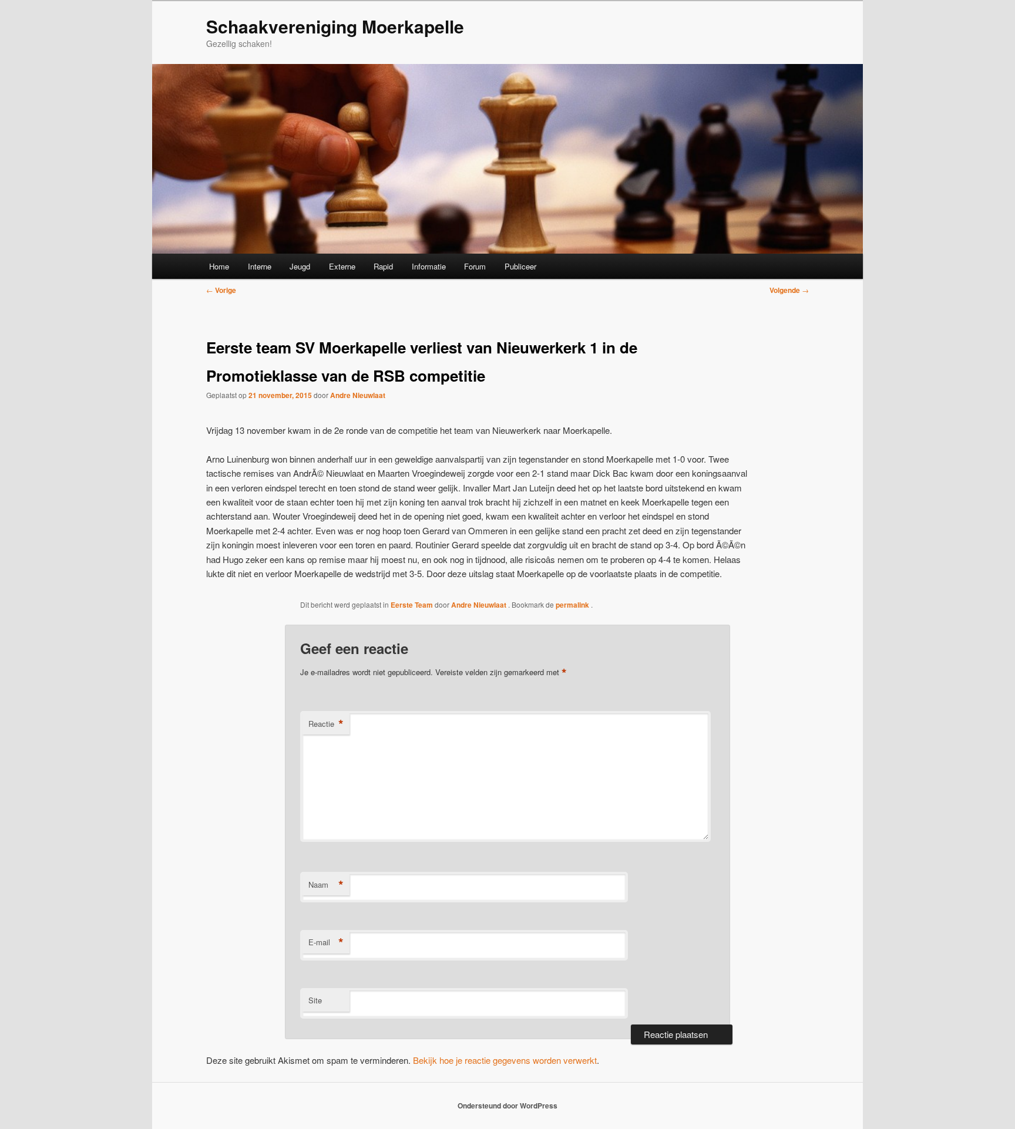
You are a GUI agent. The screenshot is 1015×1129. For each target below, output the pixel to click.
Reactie (326, 724)
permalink (573, 604)
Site (315, 1000)
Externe (342, 266)
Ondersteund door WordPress (507, 1105)
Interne (259, 266)
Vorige (221, 290)
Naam (326, 884)
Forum (475, 266)
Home (219, 266)
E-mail (326, 942)
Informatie (429, 266)
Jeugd (300, 266)
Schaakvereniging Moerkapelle (335, 26)
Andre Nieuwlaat (357, 395)
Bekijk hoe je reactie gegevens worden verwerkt (505, 1060)
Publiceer (520, 266)
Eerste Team (412, 604)
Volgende (789, 290)
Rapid (383, 266)
